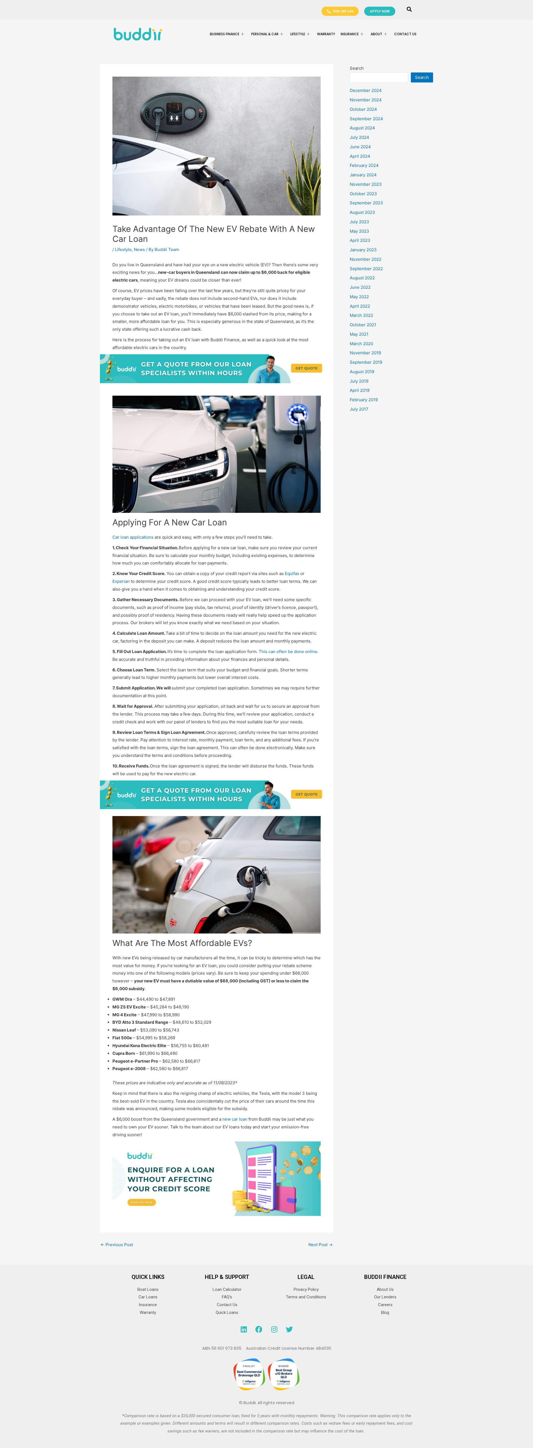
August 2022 (362, 277)
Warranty (326, 34)
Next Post (320, 1245)
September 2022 (366, 268)
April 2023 (360, 240)
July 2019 (359, 381)
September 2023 (366, 202)
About (376, 34)
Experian (121, 581)
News (139, 249)
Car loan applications (133, 537)
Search (357, 68)
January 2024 (363, 174)
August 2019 (362, 371)
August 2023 (362, 212)
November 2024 (366, 99)
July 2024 (359, 137)
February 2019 (364, 399)
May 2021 (359, 334)
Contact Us (405, 34)
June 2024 (360, 146)
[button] (409, 9)
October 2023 (363, 193)
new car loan (234, 1119)
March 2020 (361, 343)
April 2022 (360, 306)
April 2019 (359, 390)
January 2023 (363, 249)
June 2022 (360, 287)
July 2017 (359, 409)
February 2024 (364, 165)
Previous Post (116, 1245)
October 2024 (363, 109)
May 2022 (359, 296)
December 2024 (366, 90)
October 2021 (363, 324)
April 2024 (360, 156)
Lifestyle (123, 249)
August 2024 (362, 128)
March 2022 (361, 315)
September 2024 (366, 118)
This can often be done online (288, 651)
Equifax (292, 573)
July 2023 (359, 221)
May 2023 (359, 231)
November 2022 (365, 259)
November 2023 (366, 184)
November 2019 (365, 352)
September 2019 (366, 362)
